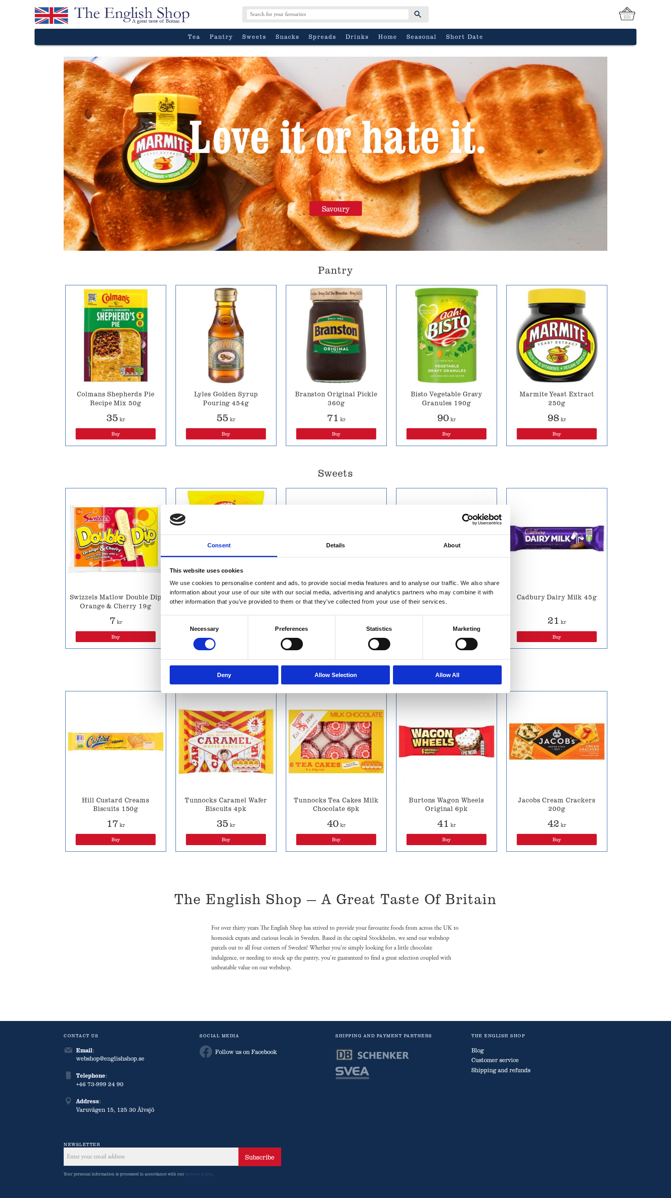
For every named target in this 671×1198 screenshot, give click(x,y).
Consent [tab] (219, 545)
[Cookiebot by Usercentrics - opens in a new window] (468, 519)
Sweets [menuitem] (254, 36)
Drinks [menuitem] (357, 36)
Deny (224, 675)
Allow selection (336, 675)
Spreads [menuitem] (322, 36)
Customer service (495, 1060)
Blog (477, 1050)
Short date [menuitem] (464, 36)
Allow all (447, 675)
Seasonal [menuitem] (422, 36)
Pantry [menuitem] (221, 36)
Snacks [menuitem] (287, 36)
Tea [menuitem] (194, 36)
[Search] (418, 14)
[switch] (292, 644)
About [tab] (452, 545)
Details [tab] (335, 545)
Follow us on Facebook (246, 1051)
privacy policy (199, 1174)
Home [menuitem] (387, 36)
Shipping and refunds (500, 1070)
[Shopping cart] (627, 14)
